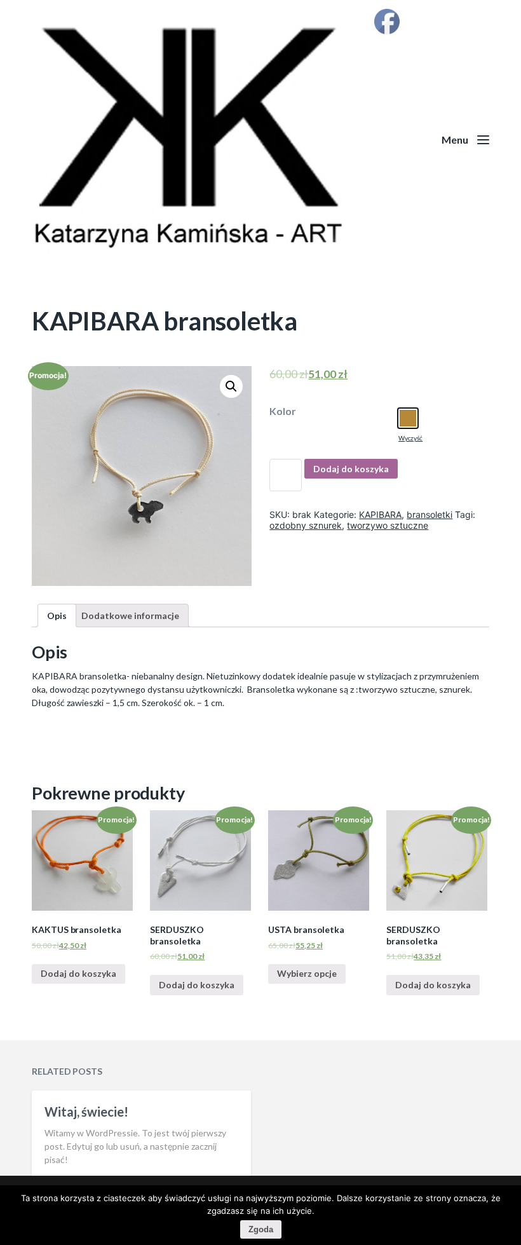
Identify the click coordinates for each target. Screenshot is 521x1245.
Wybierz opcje (307, 973)
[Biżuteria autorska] (260, 139)
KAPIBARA (380, 514)
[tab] (56, 615)
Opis (57, 615)
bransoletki (429, 514)
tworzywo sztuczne (387, 525)
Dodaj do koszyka (351, 468)
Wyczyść (410, 438)
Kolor (282, 411)
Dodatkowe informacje (130, 615)
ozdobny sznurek (305, 525)
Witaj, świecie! (86, 1111)
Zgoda (260, 1229)
